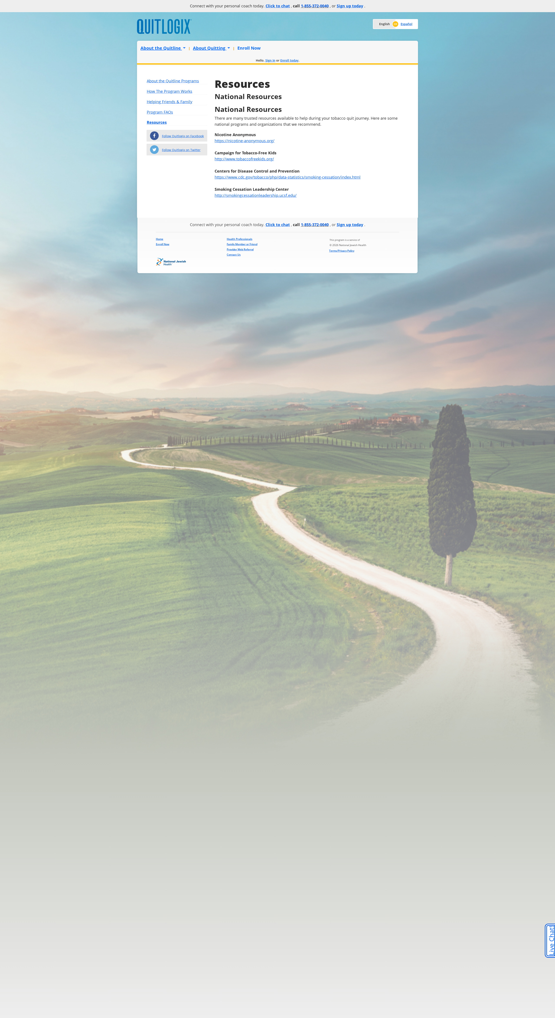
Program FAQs (160, 112)
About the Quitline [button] (161, 48)
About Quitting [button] (209, 48)
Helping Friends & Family (169, 101)
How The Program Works (169, 91)
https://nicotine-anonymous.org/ (244, 140)
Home (159, 239)
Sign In (270, 60)
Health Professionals (239, 239)
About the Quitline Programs (173, 80)
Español (406, 24)
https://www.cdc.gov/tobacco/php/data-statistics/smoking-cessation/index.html (288, 177)
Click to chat (278, 5)
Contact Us (234, 254)
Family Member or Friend (242, 244)
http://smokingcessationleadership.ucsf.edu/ (256, 195)
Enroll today (289, 60)
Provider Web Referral (240, 249)
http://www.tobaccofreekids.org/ (244, 159)
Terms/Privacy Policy (341, 251)
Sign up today (350, 5)
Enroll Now (249, 48)
